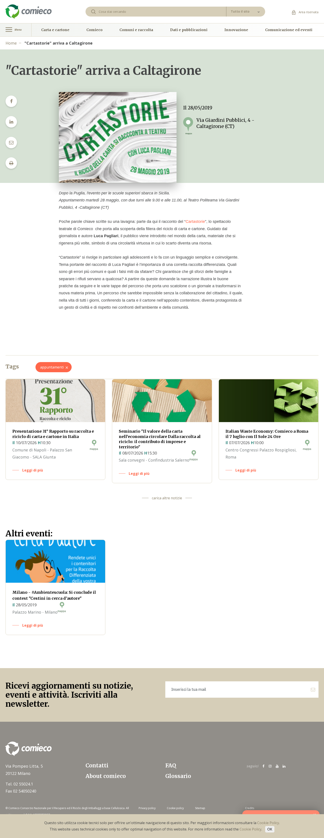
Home (11, 43)
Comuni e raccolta (136, 30)
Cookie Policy (268, 822)
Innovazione (236, 30)
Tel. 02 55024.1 (19, 784)
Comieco (94, 30)
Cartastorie (195, 221)
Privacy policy (147, 808)
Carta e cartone (55, 30)
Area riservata (308, 12)
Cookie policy (175, 808)
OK (269, 829)
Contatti (97, 765)
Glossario (178, 776)
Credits (249, 808)
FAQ (170, 765)
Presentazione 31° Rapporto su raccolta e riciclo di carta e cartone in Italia (53, 434)
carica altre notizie (167, 498)
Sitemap (200, 808)
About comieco (106, 776)
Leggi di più (32, 470)
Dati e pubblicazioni (188, 30)
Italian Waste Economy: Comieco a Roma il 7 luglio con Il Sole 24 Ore (266, 434)
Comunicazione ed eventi (288, 30)
